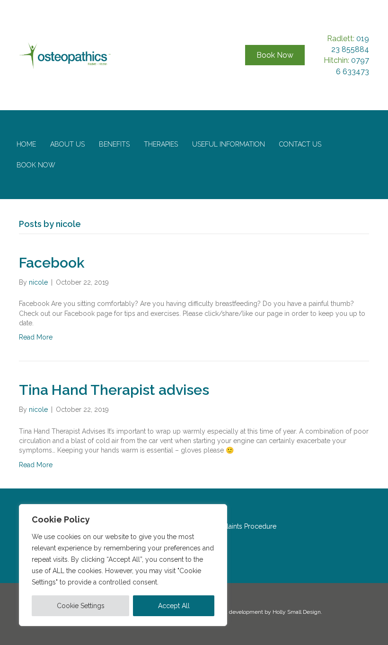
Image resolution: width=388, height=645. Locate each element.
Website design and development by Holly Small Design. (249, 612)
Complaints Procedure (241, 526)
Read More (36, 337)
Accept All (174, 606)
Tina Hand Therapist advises (114, 390)
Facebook (52, 262)
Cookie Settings (81, 606)
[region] (123, 565)
